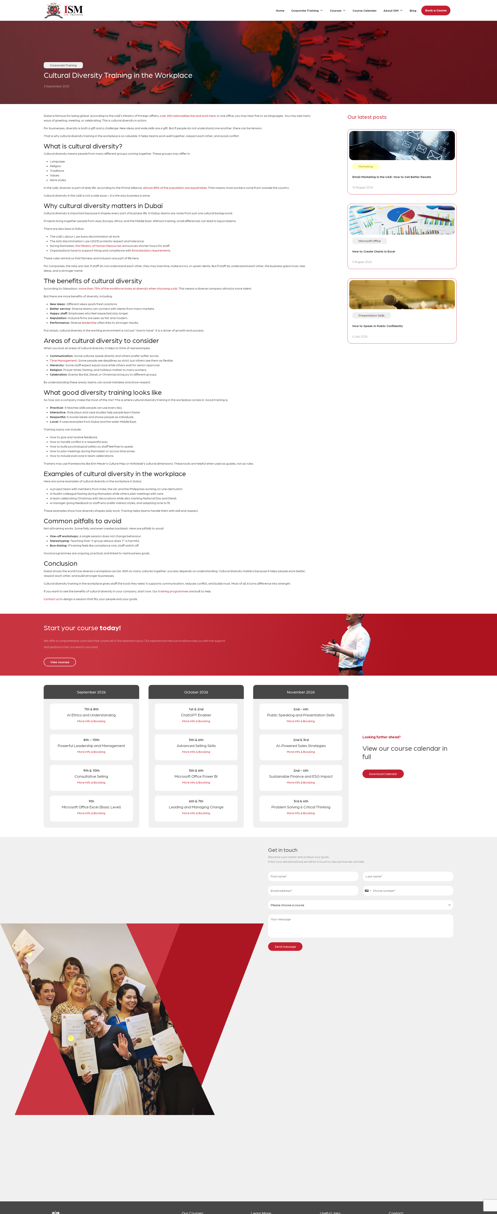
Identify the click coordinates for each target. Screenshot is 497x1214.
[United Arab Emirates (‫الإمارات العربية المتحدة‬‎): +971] (367, 890)
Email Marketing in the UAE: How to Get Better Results (391, 177)
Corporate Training (305, 10)
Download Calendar (383, 774)
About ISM (391, 10)
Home (280, 10)
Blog (413, 10)
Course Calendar (365, 10)
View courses (59, 662)
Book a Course (436, 10)
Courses (335, 10)
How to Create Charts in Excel (373, 251)
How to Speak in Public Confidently (377, 326)
